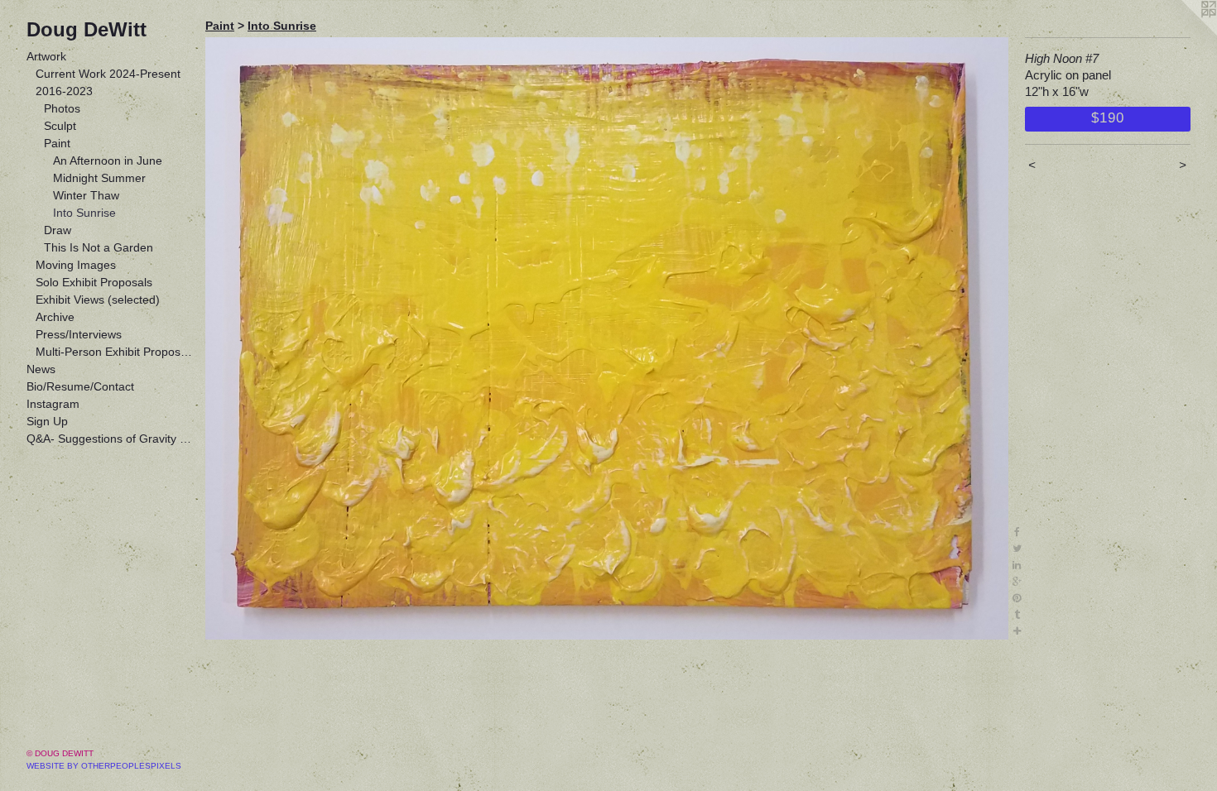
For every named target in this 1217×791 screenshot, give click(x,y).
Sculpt (60, 125)
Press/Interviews (79, 334)
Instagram (52, 403)
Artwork (46, 56)
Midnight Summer (99, 178)
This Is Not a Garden (98, 247)
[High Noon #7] (606, 338)
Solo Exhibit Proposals (94, 282)
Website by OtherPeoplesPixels (103, 765)
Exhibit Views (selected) (98, 299)
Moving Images (76, 264)
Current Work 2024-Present (108, 73)
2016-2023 (64, 91)
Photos (62, 108)
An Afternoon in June (107, 160)
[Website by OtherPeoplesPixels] (1184, 33)
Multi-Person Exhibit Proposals (114, 351)
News (40, 369)
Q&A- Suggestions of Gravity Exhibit (109, 438)
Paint (57, 143)
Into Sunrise (84, 212)
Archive (55, 317)
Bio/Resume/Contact (80, 386)
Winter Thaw (86, 195)
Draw (57, 230)
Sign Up (47, 421)
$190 (1107, 117)
